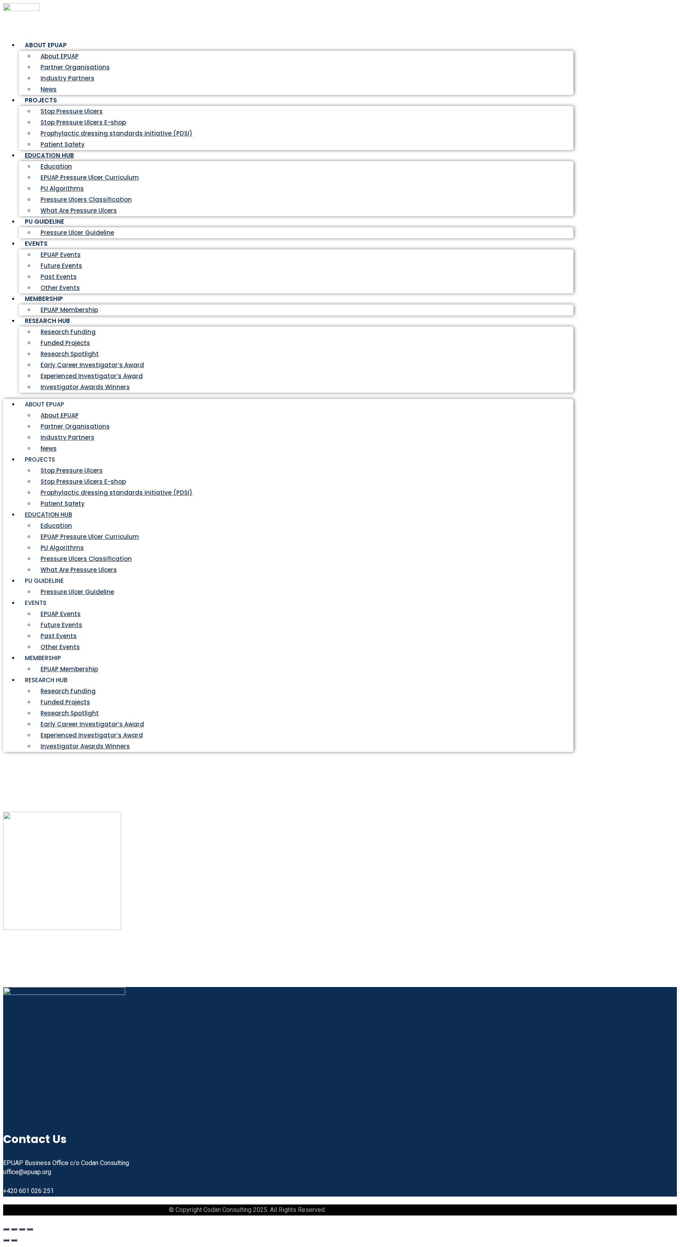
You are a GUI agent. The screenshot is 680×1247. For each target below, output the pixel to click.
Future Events (61, 266)
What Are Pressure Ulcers (79, 210)
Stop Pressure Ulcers (72, 111)
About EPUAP (60, 56)
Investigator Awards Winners (85, 387)
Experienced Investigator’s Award (92, 376)
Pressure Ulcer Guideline (77, 232)
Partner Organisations (75, 67)
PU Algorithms (62, 188)
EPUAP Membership (69, 669)
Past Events (59, 277)
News (49, 448)
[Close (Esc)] (30, 1229)
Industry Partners (67, 78)
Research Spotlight (70, 354)
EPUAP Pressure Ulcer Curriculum (90, 177)
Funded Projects (65, 343)
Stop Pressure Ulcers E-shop (83, 122)
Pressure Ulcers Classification (86, 199)
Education (56, 166)
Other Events (60, 647)
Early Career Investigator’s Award (92, 365)
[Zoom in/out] (6, 1229)
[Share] (22, 1229)
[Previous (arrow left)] (6, 1240)
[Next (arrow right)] (14, 1240)
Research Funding (68, 332)
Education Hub (49, 155)
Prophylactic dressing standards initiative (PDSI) (116, 133)
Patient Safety (63, 503)
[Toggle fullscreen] (14, 1229)
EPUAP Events (61, 255)
